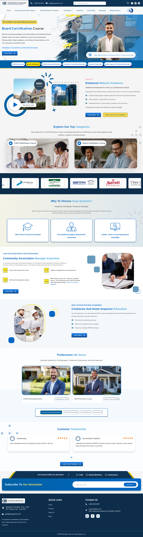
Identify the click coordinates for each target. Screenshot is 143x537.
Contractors (68, 10)
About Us (80, 10)
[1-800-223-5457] (31, 3)
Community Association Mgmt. (25, 10)
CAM (81, 475)
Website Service (115, 10)
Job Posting (91, 10)
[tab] (18, 64)
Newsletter (102, 10)
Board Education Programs (49, 10)
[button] (71, 457)
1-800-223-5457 (39, 3)
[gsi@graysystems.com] (46, 3)
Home (9, 10)
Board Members (95, 475)
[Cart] (128, 3)
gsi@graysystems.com (56, 3)
